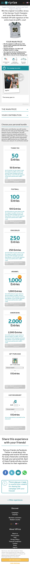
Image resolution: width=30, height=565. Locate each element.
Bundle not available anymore (16, 180)
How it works (15, 535)
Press (15, 545)
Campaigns (15, 512)
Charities (15, 514)
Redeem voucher (15, 519)
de (25, 2)
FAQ (15, 537)
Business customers (15, 518)
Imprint (15, 547)
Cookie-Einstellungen (15, 563)
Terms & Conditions (15, 541)
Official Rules (26, 104)
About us (15, 533)
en (29, 2)
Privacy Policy (15, 539)
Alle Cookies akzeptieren (15, 559)
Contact (15, 543)
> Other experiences (15, 500)
